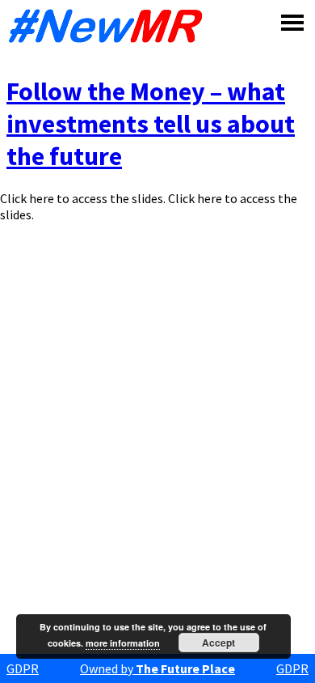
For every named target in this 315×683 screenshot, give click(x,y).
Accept (218, 642)
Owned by (157, 668)
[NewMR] (109, 25)
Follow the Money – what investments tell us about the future (150, 123)
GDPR (22, 668)
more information (123, 643)
